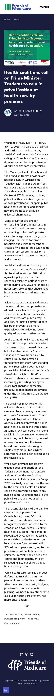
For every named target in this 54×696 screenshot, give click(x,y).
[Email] (6, 659)
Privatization (14, 614)
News (16, 19)
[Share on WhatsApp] (6, 683)
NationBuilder (29, 683)
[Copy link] (6, 651)
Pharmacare (32, 614)
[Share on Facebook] (6, 675)
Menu (43, 7)
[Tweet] (6, 667)
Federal (34, 619)
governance (12, 623)
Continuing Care (15, 619)
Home (7, 19)
